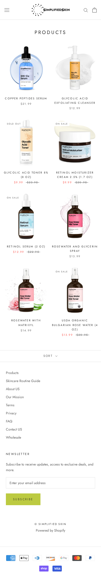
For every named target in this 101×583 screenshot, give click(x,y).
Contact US (14, 429)
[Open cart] (94, 10)
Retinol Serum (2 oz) (26, 246)
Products (12, 372)
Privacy (11, 413)
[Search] (86, 10)
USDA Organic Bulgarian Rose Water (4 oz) (75, 324)
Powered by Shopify (50, 530)
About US (13, 388)
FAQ (9, 421)
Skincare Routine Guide (23, 380)
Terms (10, 405)
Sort (48, 356)
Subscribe (23, 499)
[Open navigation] (6, 10)
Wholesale (13, 437)
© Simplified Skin (50, 524)
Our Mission (15, 397)
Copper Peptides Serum (26, 98)
